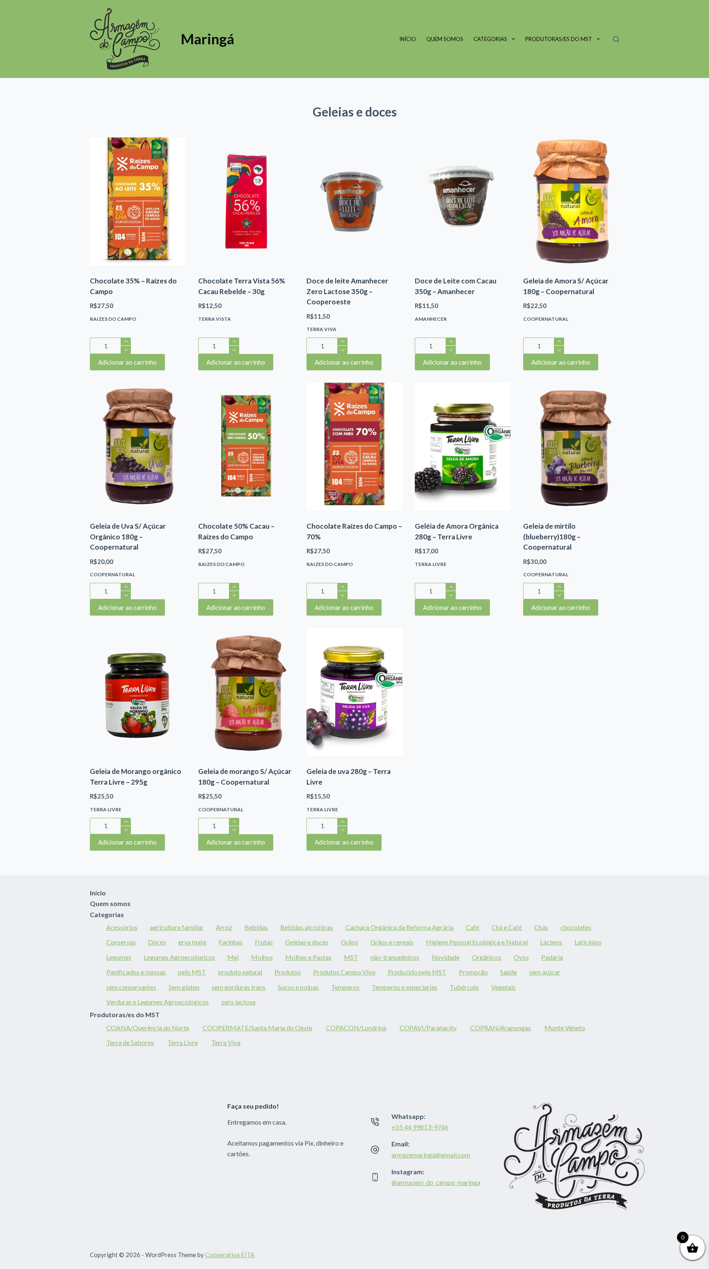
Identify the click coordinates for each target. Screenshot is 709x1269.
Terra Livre (430, 564)
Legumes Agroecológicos (179, 957)
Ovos (521, 957)
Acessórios (121, 927)
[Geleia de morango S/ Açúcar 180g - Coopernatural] (246, 692)
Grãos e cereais (392, 942)
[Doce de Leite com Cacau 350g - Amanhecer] (463, 201)
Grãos (349, 942)
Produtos (287, 972)
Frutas (264, 942)
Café (472, 927)
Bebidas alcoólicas (306, 927)
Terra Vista (214, 319)
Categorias (490, 39)
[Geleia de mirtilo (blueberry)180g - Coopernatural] (571, 447)
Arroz (224, 927)
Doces (157, 942)
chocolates (575, 927)
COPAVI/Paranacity (428, 1028)
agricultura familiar (177, 927)
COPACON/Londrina (356, 1028)
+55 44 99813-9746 (419, 1127)
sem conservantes (131, 987)
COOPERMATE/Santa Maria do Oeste (257, 1028)
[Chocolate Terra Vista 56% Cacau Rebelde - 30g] (246, 201)
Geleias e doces (307, 942)
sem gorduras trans (238, 987)
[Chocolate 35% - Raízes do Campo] (138, 201)
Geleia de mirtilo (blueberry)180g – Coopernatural (552, 536)
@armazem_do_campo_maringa (435, 1182)
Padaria (552, 957)
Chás (541, 927)
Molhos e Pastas (308, 957)
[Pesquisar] (616, 39)
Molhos (262, 957)
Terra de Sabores (130, 1042)
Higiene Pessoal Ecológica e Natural (477, 942)
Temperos (345, 987)
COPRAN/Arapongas (500, 1028)
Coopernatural (545, 319)
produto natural (240, 972)
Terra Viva (321, 329)
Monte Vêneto (564, 1028)
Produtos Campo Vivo (344, 972)
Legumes (118, 957)
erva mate (192, 942)
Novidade (446, 957)
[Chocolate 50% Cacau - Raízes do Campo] (246, 447)
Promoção (473, 972)
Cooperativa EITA (229, 1254)
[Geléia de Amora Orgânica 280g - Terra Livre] (463, 447)
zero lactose (238, 1002)
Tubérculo (464, 987)
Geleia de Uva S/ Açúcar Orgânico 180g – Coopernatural (128, 536)
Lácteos (551, 942)
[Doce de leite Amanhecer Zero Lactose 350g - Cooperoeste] (354, 201)
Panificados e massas (136, 972)
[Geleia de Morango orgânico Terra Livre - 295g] (138, 692)
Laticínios (588, 942)
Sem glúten (184, 987)
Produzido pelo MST (417, 972)
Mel (233, 957)
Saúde (508, 972)
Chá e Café (507, 927)
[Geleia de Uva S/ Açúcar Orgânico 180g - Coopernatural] (138, 447)
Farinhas (230, 942)
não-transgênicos (395, 957)
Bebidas (256, 927)
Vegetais (503, 987)
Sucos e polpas (298, 987)
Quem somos (444, 39)
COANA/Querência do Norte (147, 1028)
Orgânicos (486, 957)
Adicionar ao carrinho (127, 362)
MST (351, 957)
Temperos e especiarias (404, 987)
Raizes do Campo (113, 319)
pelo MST (192, 972)
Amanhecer (431, 319)
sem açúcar (544, 972)
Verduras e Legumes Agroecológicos (157, 1002)
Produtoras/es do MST (558, 39)
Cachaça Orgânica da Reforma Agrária (399, 927)
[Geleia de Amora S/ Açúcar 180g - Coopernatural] (571, 201)
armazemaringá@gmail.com (430, 1155)
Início (407, 39)
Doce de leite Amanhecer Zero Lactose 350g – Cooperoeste (347, 291)
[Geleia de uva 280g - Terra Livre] (354, 692)
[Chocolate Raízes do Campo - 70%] (354, 447)
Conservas (121, 942)
